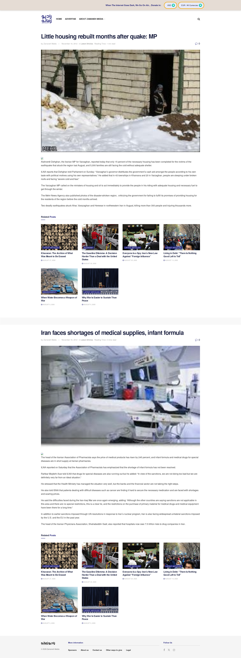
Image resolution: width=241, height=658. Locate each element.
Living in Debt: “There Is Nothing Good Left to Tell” (180, 254)
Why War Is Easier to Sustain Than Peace (99, 299)
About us (85, 650)
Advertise (70, 18)
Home (59, 18)
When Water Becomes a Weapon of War (59, 299)
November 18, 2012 (69, 43)
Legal (128, 650)
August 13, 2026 (171, 260)
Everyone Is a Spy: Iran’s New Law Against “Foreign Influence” (140, 254)
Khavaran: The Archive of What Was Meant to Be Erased (57, 254)
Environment (49, 292)
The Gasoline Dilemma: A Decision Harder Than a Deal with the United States (99, 256)
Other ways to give (114, 650)
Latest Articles (87, 43)
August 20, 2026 (89, 263)
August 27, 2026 (48, 260)
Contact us (97, 650)
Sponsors (72, 650)
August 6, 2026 (48, 304)
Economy (88, 247)
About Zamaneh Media (91, 18)
